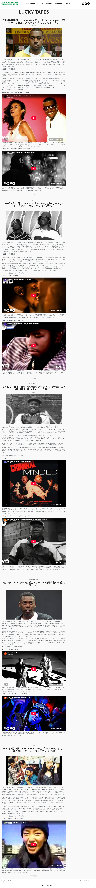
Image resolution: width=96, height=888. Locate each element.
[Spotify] (83, 3)
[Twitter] (86, 3)
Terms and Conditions (48, 885)
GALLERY (58, 3)
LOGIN (67, 3)
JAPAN (34, 745)
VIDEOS (49, 3)
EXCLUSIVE (30, 3)
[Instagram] (88, 3)
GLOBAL (40, 3)
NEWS (34, 16)
